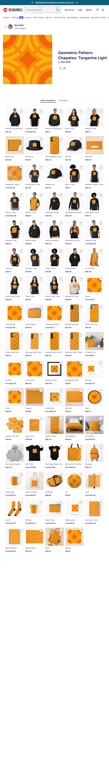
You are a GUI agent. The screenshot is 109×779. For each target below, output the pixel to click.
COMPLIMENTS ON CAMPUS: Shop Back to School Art (54, 2)
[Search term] (57, 10)
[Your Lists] (97, 9)
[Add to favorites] (60, 68)
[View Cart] (103, 9)
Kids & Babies (72, 17)
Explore (6, 17)
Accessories (84, 17)
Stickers (28, 17)
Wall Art (48, 17)
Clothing (17, 17)
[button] (54, 2)
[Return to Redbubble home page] (13, 10)
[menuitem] (6, 17)
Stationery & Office (98, 17)
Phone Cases (38, 17)
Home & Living (59, 17)
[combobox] (42, 10)
